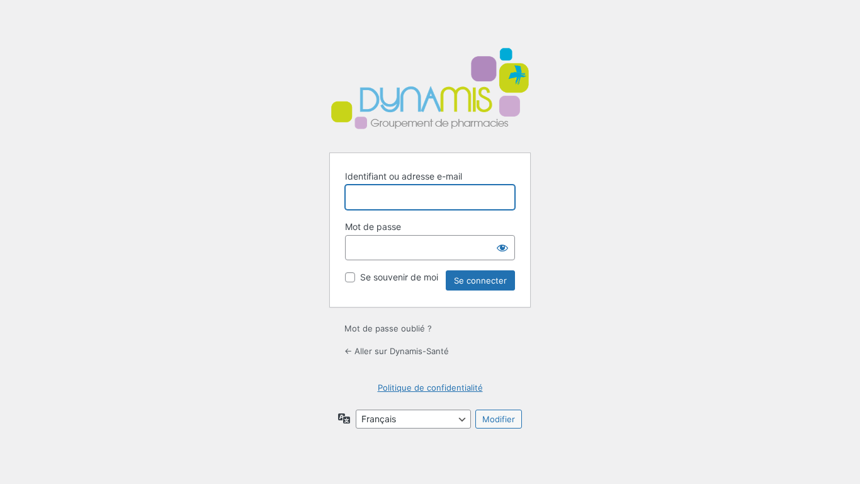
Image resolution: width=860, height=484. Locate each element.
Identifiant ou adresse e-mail (403, 176)
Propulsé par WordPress (430, 90)
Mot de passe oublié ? (388, 328)
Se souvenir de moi (399, 277)
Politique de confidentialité (430, 388)
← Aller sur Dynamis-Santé (396, 351)
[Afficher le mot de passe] (502, 247)
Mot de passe (373, 226)
